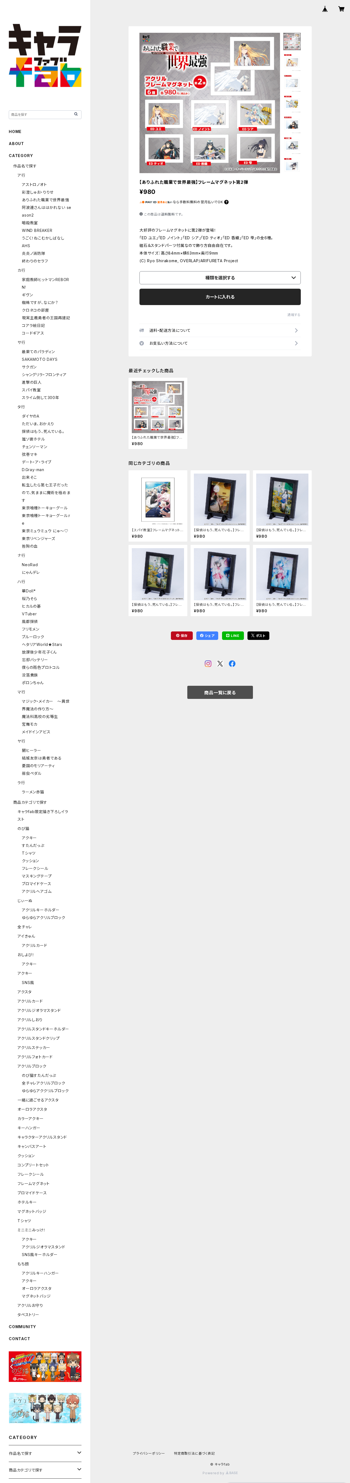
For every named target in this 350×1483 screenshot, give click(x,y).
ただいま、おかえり (38, 423)
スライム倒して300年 (40, 397)
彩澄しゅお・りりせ (38, 192)
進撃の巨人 (32, 382)
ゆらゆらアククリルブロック (45, 1090)
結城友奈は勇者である (42, 758)
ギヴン (27, 295)
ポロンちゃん (33, 682)
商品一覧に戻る (220, 692)
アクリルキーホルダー (41, 910)
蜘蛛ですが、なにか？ (40, 302)
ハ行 (21, 581)
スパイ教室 (31, 390)
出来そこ (29, 477)
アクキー (29, 837)
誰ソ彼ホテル (33, 439)
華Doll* (29, 591)
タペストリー (28, 1314)
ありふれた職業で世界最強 (45, 199)
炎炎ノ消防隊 (33, 253)
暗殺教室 (30, 222)
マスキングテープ (37, 876)
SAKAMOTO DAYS (39, 359)
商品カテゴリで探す (30, 802)
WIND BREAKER (37, 230)
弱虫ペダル (32, 773)
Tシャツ (29, 853)
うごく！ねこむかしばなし (43, 238)
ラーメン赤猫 (33, 792)
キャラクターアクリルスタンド (42, 1137)
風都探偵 (30, 621)
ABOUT (16, 143)
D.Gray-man (33, 469)
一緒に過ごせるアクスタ (38, 1100)
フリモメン (30, 629)
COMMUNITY (22, 1326)
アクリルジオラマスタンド (39, 1010)
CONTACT (19, 1338)
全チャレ (25, 926)
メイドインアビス (36, 731)
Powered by (214, 1473)
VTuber (29, 613)
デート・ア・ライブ (36, 462)
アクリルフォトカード (35, 1056)
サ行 (21, 342)
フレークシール (35, 868)
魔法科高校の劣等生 (40, 716)
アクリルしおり (30, 1019)
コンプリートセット (33, 1165)
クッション (30, 860)
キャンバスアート (32, 1146)
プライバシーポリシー (149, 1453)
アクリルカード (34, 945)
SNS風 (28, 982)
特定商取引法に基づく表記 (194, 1453)
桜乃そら (29, 598)
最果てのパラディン (38, 351)
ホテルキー (27, 1202)
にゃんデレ (31, 572)
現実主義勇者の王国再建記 (46, 317)
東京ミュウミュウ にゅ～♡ (45, 530)
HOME (15, 131)
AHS (26, 245)
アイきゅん (26, 936)
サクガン (29, 367)
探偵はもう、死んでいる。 (43, 431)
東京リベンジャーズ (38, 538)
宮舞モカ (29, 724)
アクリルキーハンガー (40, 1273)
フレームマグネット (34, 1183)
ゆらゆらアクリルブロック (43, 917)
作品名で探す (25, 166)
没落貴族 (30, 675)
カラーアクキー (31, 1118)
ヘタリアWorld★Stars (42, 644)
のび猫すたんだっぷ (39, 1075)
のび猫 (23, 828)
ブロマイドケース (36, 883)
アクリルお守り (30, 1305)
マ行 (21, 692)
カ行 (21, 270)
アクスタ (25, 991)
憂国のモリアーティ (38, 765)
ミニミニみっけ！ (31, 1230)
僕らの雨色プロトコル (41, 667)
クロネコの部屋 (35, 310)
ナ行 (21, 555)
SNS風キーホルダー (40, 1254)
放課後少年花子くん (39, 652)
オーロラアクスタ (32, 1109)
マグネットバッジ (32, 1211)
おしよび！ (26, 954)
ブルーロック (33, 636)
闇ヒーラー (31, 750)
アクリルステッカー (34, 1047)
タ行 (21, 406)
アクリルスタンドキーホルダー (43, 1029)
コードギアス (33, 333)
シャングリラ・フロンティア (44, 374)
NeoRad (30, 564)
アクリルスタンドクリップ (39, 1038)
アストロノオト (34, 184)
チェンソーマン (34, 446)
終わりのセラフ (35, 261)
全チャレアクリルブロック (43, 1083)
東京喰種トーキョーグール (45, 508)
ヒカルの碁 (31, 606)
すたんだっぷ (33, 845)
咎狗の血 (30, 546)
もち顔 (23, 1264)
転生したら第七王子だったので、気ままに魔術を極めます (46, 493)
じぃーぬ (25, 900)
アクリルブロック (32, 1066)
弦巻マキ (29, 454)
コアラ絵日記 (33, 325)
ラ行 (21, 782)
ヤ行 (21, 741)
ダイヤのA (30, 416)
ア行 (21, 175)
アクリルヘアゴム (36, 891)
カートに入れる (220, 297)
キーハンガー (29, 1127)
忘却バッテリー (35, 659)
